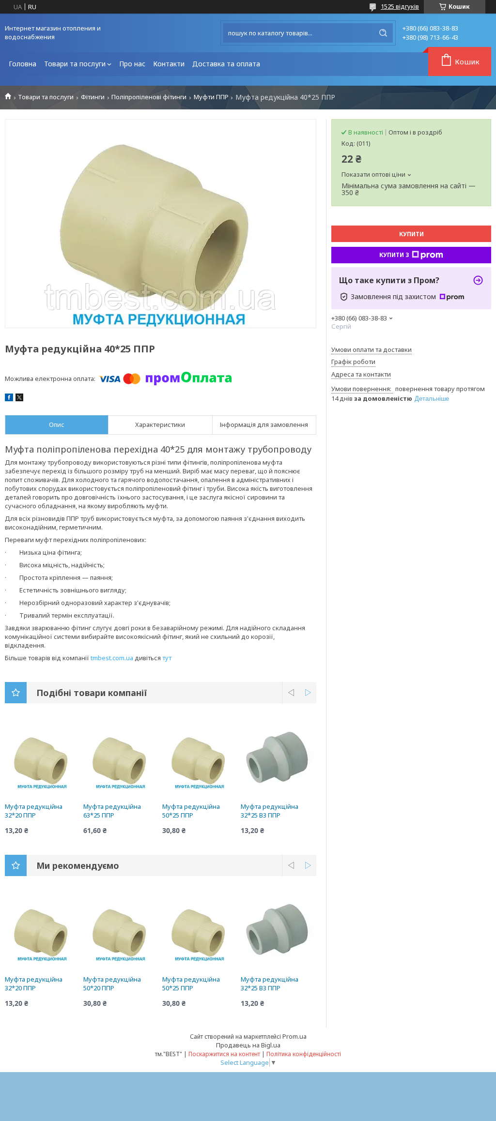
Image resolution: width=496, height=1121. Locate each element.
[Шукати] (383, 33)
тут (166, 657)
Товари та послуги (75, 63)
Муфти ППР (211, 97)
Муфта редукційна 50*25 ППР (191, 810)
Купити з (394, 255)
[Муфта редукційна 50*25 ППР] (200, 759)
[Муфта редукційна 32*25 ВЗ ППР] (278, 759)
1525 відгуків (400, 6)
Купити (411, 234)
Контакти (169, 63)
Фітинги (93, 97)
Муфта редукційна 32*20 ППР (33, 810)
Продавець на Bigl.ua (248, 1045)
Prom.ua (294, 1036)
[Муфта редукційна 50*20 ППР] (121, 931)
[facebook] (9, 398)
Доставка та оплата (226, 63)
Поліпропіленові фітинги (148, 97)
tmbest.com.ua (112, 657)
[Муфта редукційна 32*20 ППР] (42, 759)
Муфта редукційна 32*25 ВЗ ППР (269, 810)
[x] (19, 398)
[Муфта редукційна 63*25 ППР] (121, 759)
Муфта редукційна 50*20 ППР (112, 983)
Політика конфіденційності (303, 1054)
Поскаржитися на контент (224, 1054)
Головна (22, 63)
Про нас (132, 63)
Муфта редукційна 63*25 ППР (112, 810)
